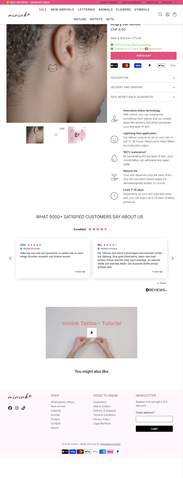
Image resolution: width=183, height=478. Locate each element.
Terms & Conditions (104, 414)
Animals (106, 9)
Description (119, 77)
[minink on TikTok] (23, 408)
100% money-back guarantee (132, 97)
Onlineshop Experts (110, 444)
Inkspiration (99, 401)
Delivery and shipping (127, 87)
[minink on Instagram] (17, 408)
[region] (91, 258)
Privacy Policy (101, 419)
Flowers (123, 9)
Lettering (86, 9)
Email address (145, 412)
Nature (80, 19)
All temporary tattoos (62, 401)
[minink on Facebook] (10, 408)
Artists (96, 19)
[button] (10, 258)
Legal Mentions (102, 423)
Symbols (141, 9)
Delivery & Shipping (104, 410)
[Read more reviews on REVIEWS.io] (156, 290)
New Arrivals (62, 9)
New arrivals (58, 406)
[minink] (19, 14)
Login (154, 428)
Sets (110, 19)
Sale (43, 9)
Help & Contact (101, 406)
